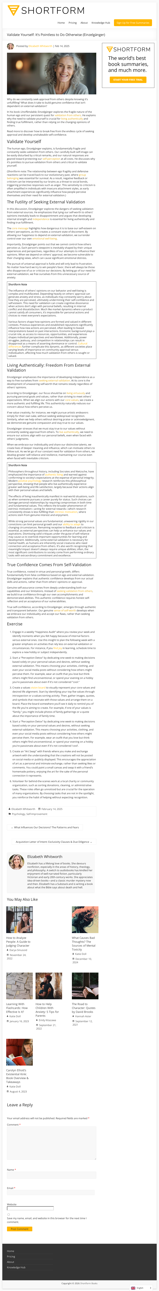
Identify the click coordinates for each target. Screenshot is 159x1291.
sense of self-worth (65, 610)
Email (11, 1188)
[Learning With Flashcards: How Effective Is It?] (19, 974)
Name (11, 1169)
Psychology (18, 814)
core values (72, 400)
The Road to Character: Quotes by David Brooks (83, 1008)
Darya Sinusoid (18, 950)
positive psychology (29, 480)
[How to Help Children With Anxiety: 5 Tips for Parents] (49, 974)
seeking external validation (54, 380)
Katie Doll (80, 954)
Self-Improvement (36, 814)
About (84, 22)
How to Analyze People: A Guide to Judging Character (18, 941)
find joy (57, 648)
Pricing (73, 22)
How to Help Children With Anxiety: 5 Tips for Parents (47, 1010)
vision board (38, 687)
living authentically (72, 118)
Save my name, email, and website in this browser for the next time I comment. (46, 1220)
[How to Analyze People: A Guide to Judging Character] (19, 908)
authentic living (54, 474)
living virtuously (76, 393)
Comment (14, 1124)
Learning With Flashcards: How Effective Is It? (17, 1008)
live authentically (69, 432)
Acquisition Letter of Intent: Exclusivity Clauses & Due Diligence (54, 842)
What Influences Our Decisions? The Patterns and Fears (45, 827)
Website (11, 1204)
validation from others (68, 115)
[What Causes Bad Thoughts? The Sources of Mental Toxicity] (85, 908)
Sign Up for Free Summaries (133, 22)
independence (41, 219)
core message (20, 228)
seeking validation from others (74, 591)
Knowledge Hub (101, 22)
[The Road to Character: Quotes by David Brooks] (85, 974)
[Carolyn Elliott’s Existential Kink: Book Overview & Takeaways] (19, 1040)
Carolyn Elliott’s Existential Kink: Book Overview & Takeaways (17, 1076)
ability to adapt (71, 524)
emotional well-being (44, 238)
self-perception (51, 158)
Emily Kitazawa (47, 1020)
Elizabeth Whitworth (40, 46)
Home (61, 22)
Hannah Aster (83, 1016)
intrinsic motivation (66, 512)
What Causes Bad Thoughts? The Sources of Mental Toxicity (83, 943)
